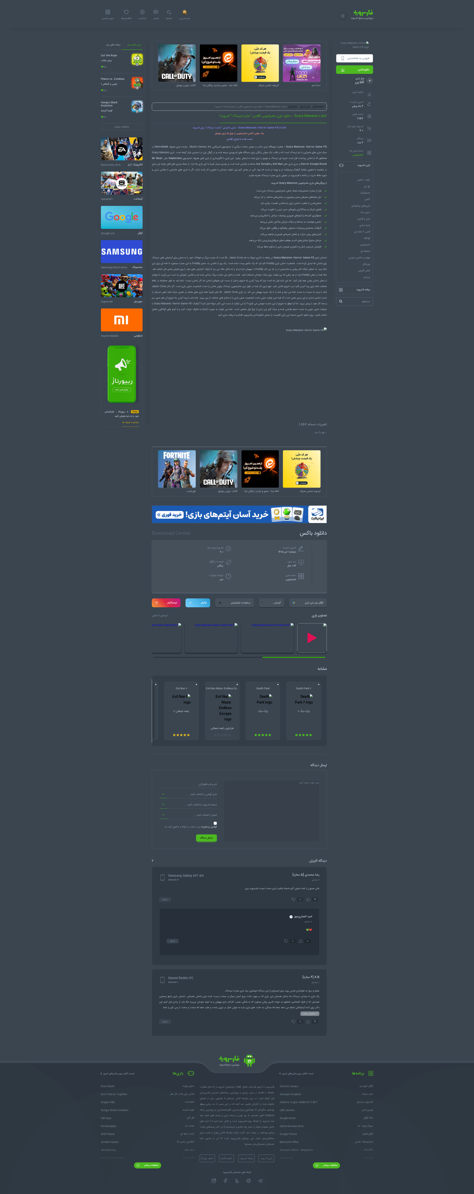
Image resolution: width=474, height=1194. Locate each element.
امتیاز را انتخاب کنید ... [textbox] (205, 815)
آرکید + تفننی (363, 180)
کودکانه (367, 238)
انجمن (155, 18)
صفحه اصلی (318, 106)
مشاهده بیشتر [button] (122, 127)
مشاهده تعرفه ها (130, 422)
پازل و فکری (364, 219)
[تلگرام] (260, 1181)
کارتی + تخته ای (362, 232)
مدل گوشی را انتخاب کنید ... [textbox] (202, 794)
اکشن (367, 199)
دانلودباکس (363, 70)
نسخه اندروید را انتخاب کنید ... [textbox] (201, 805)
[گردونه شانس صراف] (260, 63)
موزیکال (366, 264)
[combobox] (188, 794)
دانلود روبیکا (207, 1158)
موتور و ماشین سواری (359, 258)
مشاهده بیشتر (330, 1165)
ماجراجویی (358, 155)
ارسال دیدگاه (206, 838)
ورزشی (366, 277)
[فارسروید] (237, 1061)
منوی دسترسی (108, 18)
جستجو (169, 18)
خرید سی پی (184, 18)
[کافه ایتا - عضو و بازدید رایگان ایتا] (218, 63)
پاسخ (165, 899)
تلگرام (204, 603)
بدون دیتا (365, 212)
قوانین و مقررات (209, 827)
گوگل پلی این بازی (314, 603)
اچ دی (367, 186)
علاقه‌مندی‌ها (126, 18)
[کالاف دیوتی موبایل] (177, 63)
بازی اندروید (305, 106)
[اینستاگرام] (214, 1181)
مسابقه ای (365, 251)
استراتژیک (365, 193)
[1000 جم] (302, 63)
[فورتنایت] (177, 469)
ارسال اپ (142, 18)
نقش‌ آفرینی (364, 270)
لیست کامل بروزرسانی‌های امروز (297, 1074)
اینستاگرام (172, 603)
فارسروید (247, 315)
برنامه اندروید (246, 1158)
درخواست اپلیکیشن (241, 603)
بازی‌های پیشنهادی (360, 206)
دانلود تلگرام (226, 1158)
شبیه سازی (364, 225)
